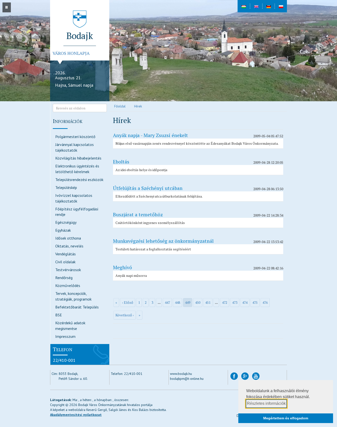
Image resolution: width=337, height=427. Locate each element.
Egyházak (63, 230)
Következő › (124, 315)
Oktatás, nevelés (69, 246)
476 (265, 302)
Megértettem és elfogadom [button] (285, 418)
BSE (58, 314)
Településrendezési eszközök (79, 179)
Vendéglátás (65, 253)
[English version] (256, 6)
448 (177, 302)
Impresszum (65, 336)
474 (244, 302)
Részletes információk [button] (266, 403)
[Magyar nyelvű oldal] (244, 6)
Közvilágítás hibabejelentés (78, 158)
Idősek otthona (68, 238)
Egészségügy (65, 222)
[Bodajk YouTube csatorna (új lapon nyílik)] (256, 376)
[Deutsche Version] (268, 6)
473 (234, 302)
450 (197, 302)
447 (167, 302)
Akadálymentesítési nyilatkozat (76, 414)
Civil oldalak (65, 261)
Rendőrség (64, 277)
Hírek (138, 106)
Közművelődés (67, 285)
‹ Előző (127, 302)
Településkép (66, 187)
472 (224, 302)
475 (255, 302)
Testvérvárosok (68, 269)
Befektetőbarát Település (77, 307)
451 (207, 302)
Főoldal (120, 106)
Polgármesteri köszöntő (75, 136)
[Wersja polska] (281, 6)
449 (187, 302)
